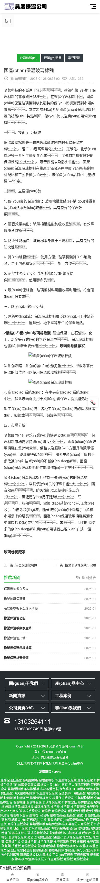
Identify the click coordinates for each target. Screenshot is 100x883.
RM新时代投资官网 (15, 867)
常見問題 (74, 57)
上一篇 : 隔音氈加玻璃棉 (20, 565)
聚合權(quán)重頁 (70, 763)
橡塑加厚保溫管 (50, 598)
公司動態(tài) (28, 57)
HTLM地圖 (50, 763)
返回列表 (89, 577)
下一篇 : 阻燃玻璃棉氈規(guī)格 (75, 565)
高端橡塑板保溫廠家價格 (50, 608)
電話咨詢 (12, 879)
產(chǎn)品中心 (37, 879)
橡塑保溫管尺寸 (50, 638)
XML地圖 (23, 763)
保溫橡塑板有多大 (50, 588)
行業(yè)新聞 (53, 57)
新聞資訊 (62, 879)
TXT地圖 (36, 763)
